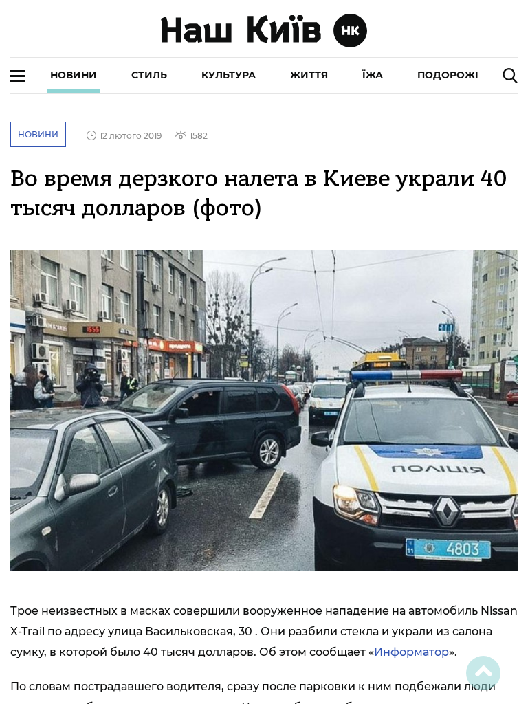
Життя (309, 75)
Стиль (149, 75)
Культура (228, 75)
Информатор (411, 652)
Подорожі (447, 75)
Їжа (372, 75)
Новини (73, 75)
